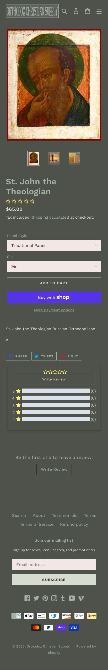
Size (10, 256)
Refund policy (74, 524)
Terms (90, 515)
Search (19, 515)
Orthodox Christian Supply (48, 646)
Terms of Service (36, 524)
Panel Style (17, 236)
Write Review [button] (54, 379)
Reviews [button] (18, 438)
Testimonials (64, 515)
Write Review (54, 469)
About (39, 515)
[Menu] (99, 11)
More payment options (54, 310)
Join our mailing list (54, 540)
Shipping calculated (50, 217)
